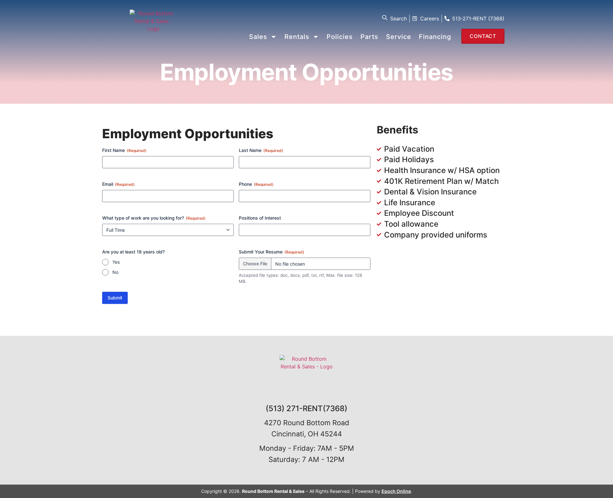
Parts (369, 37)
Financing (435, 37)
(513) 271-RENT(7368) (306, 408)
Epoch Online (396, 491)
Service (398, 37)
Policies (340, 37)
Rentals (296, 37)
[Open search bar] (385, 17)
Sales (258, 37)
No (115, 272)
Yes (116, 262)
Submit (115, 297)
